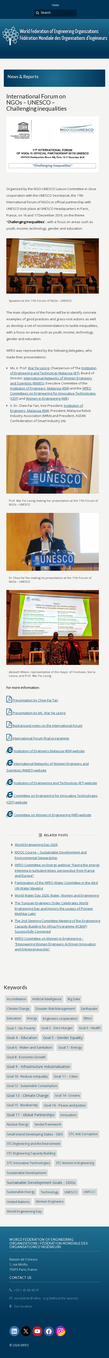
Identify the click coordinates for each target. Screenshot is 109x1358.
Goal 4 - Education (22, 1037)
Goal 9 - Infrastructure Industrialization (38, 1066)
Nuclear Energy (17, 1124)
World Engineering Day (24, 1211)
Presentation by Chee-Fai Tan (35, 700)
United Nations (18, 1201)
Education (14, 1018)
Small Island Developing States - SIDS (35, 1134)
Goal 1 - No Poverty (21, 1028)
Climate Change (18, 1009)
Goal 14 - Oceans (67, 1095)
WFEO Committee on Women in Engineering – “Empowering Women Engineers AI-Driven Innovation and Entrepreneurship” (55, 943)
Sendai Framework (47, 1124)
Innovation (69, 1115)
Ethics (88, 1018)
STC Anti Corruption (83, 1134)
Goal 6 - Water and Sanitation (29, 1047)
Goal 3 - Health (90, 1028)
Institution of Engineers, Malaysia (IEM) (39, 388)
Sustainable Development (26, 1172)
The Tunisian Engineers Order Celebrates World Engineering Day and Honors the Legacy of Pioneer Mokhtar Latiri (54, 908)
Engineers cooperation (60, 1018)
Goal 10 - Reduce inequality (27, 1076)
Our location (23, 1306)
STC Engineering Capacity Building (31, 1153)
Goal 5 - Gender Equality (63, 1037)
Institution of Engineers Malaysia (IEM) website (49, 751)
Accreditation (16, 999)
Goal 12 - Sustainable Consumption (32, 1086)
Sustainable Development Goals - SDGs (41, 1182)
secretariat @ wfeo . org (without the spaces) (46, 1298)
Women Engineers (49, 1201)
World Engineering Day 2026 (36, 844)
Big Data (74, 999)
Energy (32, 1018)
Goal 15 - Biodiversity (22, 1105)
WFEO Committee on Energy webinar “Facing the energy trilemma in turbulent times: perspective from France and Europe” (57, 870)
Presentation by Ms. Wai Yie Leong (39, 713)
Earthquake (89, 1009)
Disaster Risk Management (55, 1009)
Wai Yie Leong (38, 368)
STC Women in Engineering (75, 1163)
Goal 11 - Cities (66, 1076)
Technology (49, 1192)
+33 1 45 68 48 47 (26, 1290)
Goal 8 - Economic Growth (26, 1057)
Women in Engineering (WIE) (47, 398)
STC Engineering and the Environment (33, 1144)
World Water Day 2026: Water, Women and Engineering (57, 895)
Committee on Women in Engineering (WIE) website (52, 815)
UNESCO (70, 1192)
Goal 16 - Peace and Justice (65, 1105)
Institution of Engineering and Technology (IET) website (55, 783)
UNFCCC (89, 1192)
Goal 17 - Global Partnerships (31, 1114)
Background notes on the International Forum (47, 725)
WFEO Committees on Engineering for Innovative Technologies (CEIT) (53, 393)
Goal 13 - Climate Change (28, 1095)
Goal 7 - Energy (70, 1047)
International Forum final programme (41, 738)
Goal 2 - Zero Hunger (57, 1028)
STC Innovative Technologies (28, 1163)
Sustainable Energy (21, 1192)
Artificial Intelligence (47, 999)
